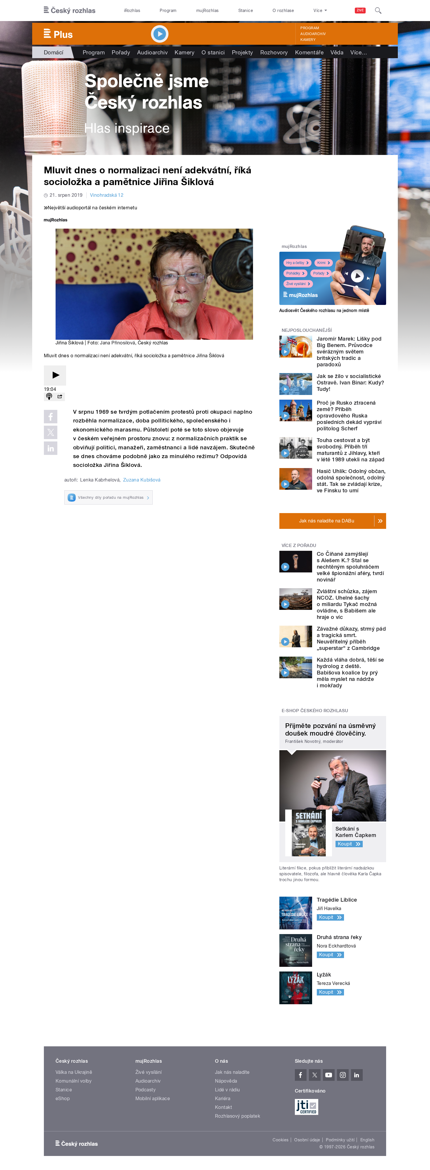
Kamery (308, 40)
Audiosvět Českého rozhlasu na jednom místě (324, 310)
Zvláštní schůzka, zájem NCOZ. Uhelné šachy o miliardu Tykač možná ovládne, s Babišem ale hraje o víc (347, 604)
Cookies (280, 1140)
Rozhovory (274, 52)
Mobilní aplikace (152, 1098)
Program (168, 10)
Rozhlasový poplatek (237, 1116)
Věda (337, 52)
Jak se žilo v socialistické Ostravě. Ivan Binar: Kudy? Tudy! (350, 382)
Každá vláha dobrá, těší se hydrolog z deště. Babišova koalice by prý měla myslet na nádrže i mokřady (350, 672)
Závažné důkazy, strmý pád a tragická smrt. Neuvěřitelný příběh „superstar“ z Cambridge (351, 638)
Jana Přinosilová (117, 343)
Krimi (321, 263)
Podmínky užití (340, 1140)
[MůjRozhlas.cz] (55, 220)
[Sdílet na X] (50, 432)
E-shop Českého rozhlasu (315, 710)
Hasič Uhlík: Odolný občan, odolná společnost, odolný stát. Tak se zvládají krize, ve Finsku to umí (351, 480)
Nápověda (226, 1081)
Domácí (53, 52)
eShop (63, 1098)
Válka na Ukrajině (74, 1072)
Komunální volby (74, 1081)
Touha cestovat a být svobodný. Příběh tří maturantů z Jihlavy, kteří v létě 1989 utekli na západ (351, 450)
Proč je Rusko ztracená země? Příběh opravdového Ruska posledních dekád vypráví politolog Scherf (349, 416)
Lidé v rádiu (227, 1090)
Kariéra (222, 1098)
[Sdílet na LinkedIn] (50, 448)
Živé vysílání (296, 284)
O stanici (213, 52)
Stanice (245, 10)
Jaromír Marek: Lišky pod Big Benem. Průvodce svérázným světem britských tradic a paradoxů (349, 351)
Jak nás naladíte (232, 1072)
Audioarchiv (313, 34)
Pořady (121, 52)
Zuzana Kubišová (142, 480)
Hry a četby (295, 263)
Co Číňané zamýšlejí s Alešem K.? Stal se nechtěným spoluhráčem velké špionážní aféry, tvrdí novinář (350, 567)
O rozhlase (283, 10)
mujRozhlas (207, 10)
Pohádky (293, 273)
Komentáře (309, 52)
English (367, 1140)
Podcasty (145, 1090)
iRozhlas (132, 10)
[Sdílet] (59, 397)
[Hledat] (378, 10)
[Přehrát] (55, 375)
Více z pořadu (299, 545)
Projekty (242, 52)
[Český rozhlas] (69, 10)
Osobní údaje (307, 1140)
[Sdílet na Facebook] (50, 416)
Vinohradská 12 (107, 195)
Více (358, 52)
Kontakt (223, 1107)
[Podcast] (49, 397)
